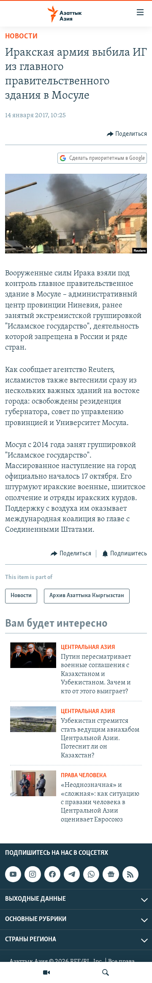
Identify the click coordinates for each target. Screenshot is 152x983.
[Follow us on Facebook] (52, 874)
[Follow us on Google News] (111, 874)
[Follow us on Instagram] (32, 874)
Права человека (83, 776)
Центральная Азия (88, 647)
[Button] (127, 134)
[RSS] (130, 874)
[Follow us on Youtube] (13, 874)
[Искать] (105, 972)
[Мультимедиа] (46, 972)
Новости (21, 36)
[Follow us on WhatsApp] (91, 874)
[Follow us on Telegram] (72, 874)
